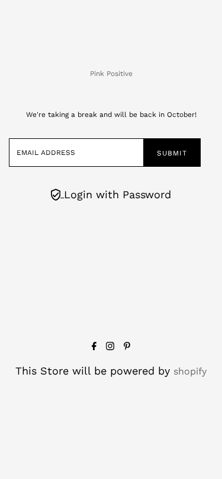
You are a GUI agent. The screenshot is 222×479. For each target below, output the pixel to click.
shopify (190, 371)
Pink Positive (111, 73)
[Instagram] (110, 347)
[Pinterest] (127, 347)
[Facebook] (94, 347)
